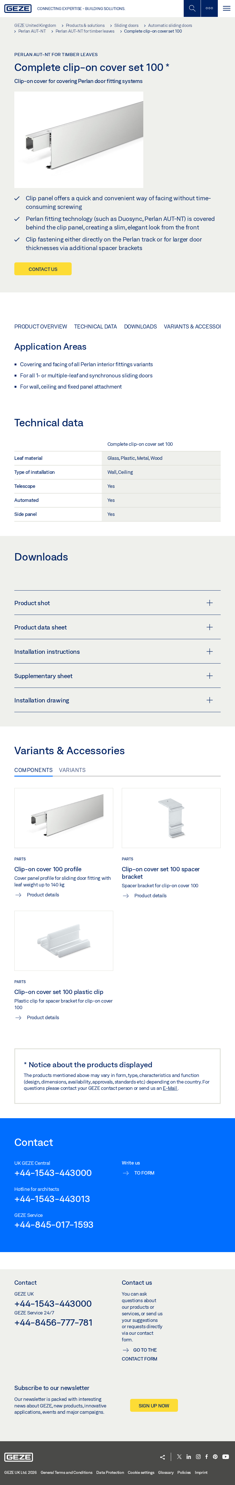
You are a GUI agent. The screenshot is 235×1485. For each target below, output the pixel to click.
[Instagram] (198, 1457)
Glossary (165, 1472)
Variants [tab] (72, 770)
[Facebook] (206, 1457)
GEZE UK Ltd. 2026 (20, 1472)
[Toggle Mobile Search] (192, 8)
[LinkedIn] (189, 1457)
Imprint (201, 1472)
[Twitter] (179, 1457)
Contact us (43, 269)
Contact (25, 1282)
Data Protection (110, 1472)
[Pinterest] (215, 1457)
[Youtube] (225, 1457)
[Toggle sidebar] (209, 8)
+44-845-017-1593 (54, 1224)
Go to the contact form (139, 1354)
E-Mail (170, 1088)
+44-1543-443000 (52, 1172)
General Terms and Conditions (67, 1472)
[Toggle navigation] (226, 8)
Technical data (95, 326)
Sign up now (154, 1405)
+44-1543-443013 (52, 1198)
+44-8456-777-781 (53, 1322)
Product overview (40, 326)
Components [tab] (33, 770)
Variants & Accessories (197, 326)
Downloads (140, 326)
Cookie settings (141, 1472)
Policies (184, 1472)
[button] (162, 1457)
